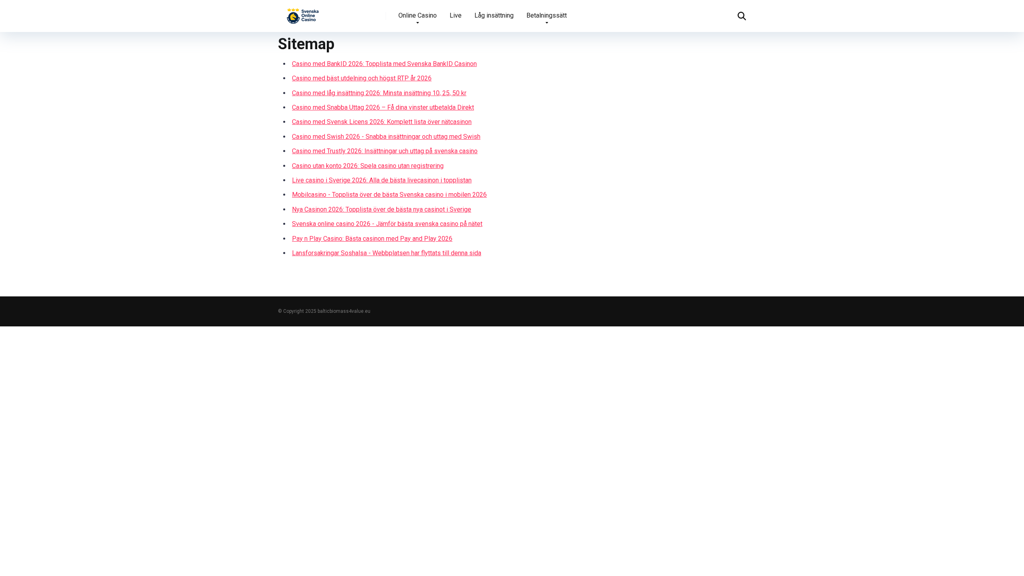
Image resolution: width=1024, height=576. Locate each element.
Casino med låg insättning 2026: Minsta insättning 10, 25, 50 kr (379, 93)
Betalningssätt (546, 15)
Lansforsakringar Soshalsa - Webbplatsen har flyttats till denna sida (386, 253)
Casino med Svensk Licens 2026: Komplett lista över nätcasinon (382, 122)
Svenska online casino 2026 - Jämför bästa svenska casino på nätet (387, 224)
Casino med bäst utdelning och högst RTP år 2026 (362, 78)
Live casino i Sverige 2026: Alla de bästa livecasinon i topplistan (382, 180)
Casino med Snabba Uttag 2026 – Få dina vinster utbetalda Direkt (383, 107)
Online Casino (417, 15)
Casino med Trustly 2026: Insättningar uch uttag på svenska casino (385, 151)
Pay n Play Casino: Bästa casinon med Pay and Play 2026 (372, 238)
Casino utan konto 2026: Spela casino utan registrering (368, 166)
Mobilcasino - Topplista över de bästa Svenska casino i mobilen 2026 (389, 194)
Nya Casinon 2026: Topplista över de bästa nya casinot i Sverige (381, 209)
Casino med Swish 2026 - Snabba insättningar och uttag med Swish (386, 136)
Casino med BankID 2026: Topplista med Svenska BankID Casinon (384, 64)
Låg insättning (494, 15)
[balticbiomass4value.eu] (303, 13)
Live (456, 15)
